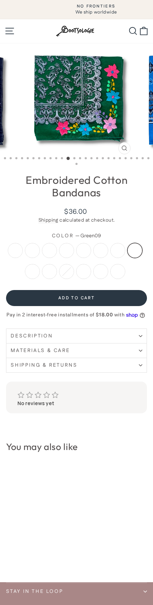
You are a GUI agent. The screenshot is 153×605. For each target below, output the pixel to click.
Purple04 (49, 250)
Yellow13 (66, 271)
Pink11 (49, 271)
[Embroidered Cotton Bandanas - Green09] (18, 551)
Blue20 (118, 271)
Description (32, 336)
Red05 (66, 250)
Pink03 (32, 250)
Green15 (101, 271)
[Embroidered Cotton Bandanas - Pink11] (34, 551)
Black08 (118, 250)
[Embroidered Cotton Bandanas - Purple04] (26, 544)
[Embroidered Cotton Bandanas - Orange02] (10, 544)
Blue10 (32, 271)
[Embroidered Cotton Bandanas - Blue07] (51, 544)
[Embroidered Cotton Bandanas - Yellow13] (43, 551)
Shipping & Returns (44, 365)
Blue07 (101, 250)
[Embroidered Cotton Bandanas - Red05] (34, 544)
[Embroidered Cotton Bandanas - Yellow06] (43, 544)
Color (76, 236)
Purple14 (83, 271)
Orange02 (15, 250)
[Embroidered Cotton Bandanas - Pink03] (18, 544)
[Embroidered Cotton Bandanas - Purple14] (51, 551)
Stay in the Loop (34, 591)
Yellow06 (83, 250)
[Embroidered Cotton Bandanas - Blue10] (26, 551)
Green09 (135, 250)
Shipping (48, 220)
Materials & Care (40, 350)
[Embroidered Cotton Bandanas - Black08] (10, 551)
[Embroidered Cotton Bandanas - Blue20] (18, 557)
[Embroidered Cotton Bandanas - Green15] (10, 557)
